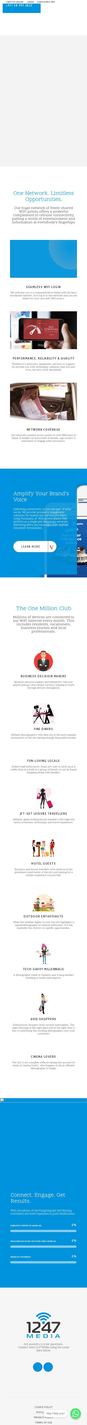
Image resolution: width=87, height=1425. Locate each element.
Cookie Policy (44, 1407)
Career (30, 1)
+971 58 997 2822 (19, 5)
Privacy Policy (43, 1417)
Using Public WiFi (46, 1)
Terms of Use (43, 1422)
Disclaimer (43, 1412)
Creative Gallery (14, 1)
